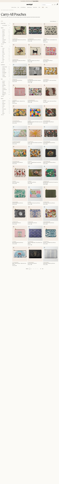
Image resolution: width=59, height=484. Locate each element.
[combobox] (46, 5)
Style (2, 79)
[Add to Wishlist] (14, 24)
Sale (43, 7)
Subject (2, 27)
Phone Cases (35, 7)
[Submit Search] (42, 5)
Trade (46, 7)
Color (2, 46)
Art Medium (3, 64)
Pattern (2, 98)
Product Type (3, 23)
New (18, 7)
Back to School (14, 7)
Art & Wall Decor (23, 7)
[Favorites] (55, 5)
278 (40, 268)
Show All (2, 62)
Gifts (39, 7)
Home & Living (29, 7)
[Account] (52, 5)
